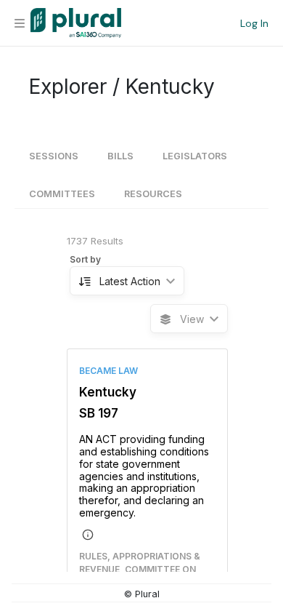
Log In (254, 23)
